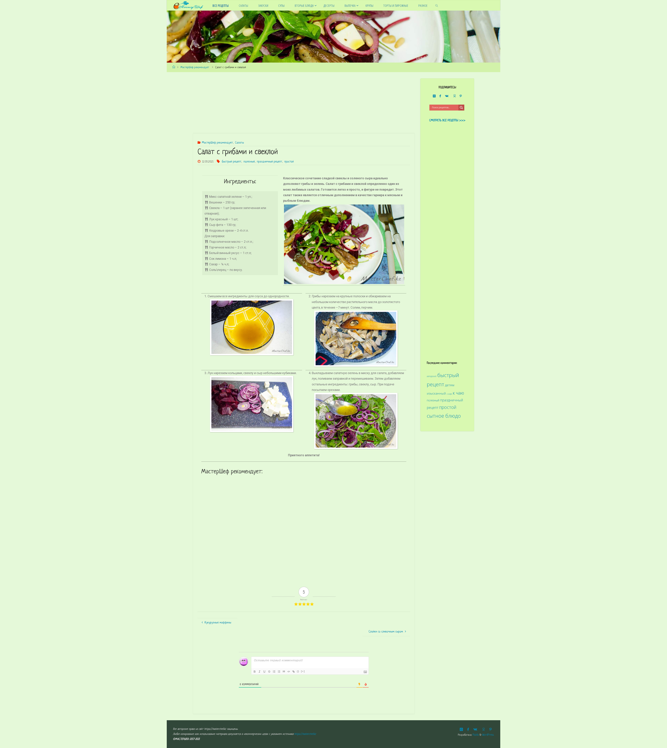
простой (289, 161)
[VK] (447, 96)
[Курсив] (259, 671)
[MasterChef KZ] (188, 5)
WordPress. (488, 735)
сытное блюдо (444, 415)
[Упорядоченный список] (274, 671)
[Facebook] (440, 96)
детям (449, 385)
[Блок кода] (288, 671)
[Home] (173, 67)
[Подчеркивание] (264, 671)
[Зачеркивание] (269, 671)
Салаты (239, 142)
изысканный (436, 393)
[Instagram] (434, 96)
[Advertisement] (297, 102)
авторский (432, 376)
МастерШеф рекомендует (194, 67)
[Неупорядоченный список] (279, 671)
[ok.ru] (454, 96)
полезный (249, 161)
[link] (437, 5)
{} (298, 671)
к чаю (458, 393)
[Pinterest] (461, 96)
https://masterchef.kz (305, 734)
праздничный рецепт (269, 161)
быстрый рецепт (231, 161)
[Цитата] (283, 671)
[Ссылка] (293, 671)
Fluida (475, 735)
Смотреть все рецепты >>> (447, 120)
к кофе (449, 394)
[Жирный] (254, 671)
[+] (303, 671)
